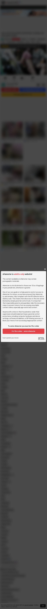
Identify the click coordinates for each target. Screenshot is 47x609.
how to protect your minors (11, 338)
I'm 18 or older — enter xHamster (23, 331)
